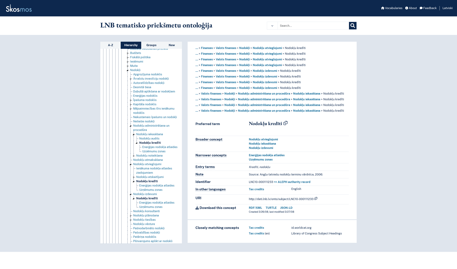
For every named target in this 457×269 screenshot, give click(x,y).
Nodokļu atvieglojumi (147, 164)
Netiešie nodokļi (144, 121)
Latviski (448, 8)
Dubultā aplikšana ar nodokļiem (154, 91)
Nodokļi (135, 70)
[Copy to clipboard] (285, 123)
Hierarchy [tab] (131, 45)
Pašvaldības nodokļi (146, 232)
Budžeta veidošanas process (149, 48)
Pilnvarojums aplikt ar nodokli (152, 241)
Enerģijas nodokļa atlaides (159, 147)
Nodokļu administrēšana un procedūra (264, 93)
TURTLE (271, 207)
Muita (134, 66)
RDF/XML (255, 207)
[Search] (353, 26)
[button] (272, 26)
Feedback (430, 8)
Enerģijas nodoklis (145, 95)
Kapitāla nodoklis (144, 104)
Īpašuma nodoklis (145, 100)
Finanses (207, 48)
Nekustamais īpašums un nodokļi (155, 117)
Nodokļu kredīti (150, 142)
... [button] (196, 48)
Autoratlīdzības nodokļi (148, 83)
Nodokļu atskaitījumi (150, 177)
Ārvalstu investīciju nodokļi (151, 78)
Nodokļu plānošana (146, 215)
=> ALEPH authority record (292, 182)
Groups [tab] (151, 45)
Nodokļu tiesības (144, 219)
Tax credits (256, 189)
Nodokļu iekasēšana (149, 134)
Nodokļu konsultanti (146, 211)
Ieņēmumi (136, 61)
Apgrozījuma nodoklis (147, 74)
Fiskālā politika (140, 57)
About (412, 8)
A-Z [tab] (110, 45)
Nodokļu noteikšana (149, 155)
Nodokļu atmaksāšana (148, 160)
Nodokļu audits (149, 138)
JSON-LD (286, 207)
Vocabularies (393, 8)
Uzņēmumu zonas (153, 151)
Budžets (135, 53)
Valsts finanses (226, 48)
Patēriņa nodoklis (144, 237)
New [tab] (172, 45)
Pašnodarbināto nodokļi (149, 228)
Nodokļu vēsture (144, 224)
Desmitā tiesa (142, 87)
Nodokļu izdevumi (145, 194)
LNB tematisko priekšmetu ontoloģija (156, 25)
